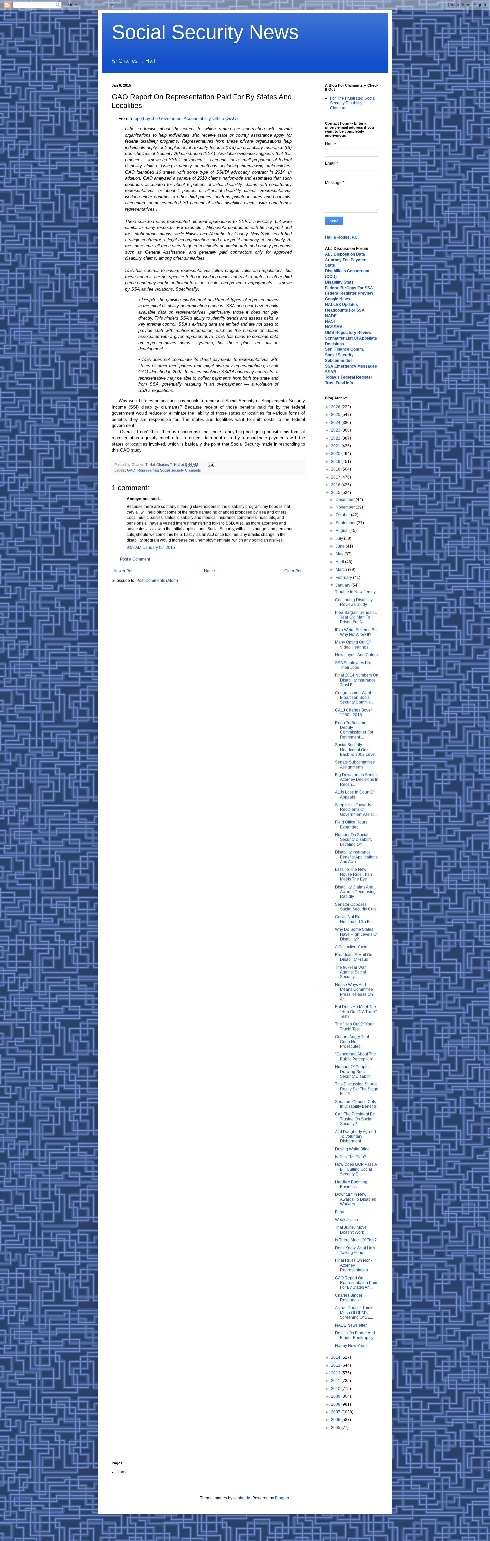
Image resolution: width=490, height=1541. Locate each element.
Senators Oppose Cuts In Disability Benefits (356, 1104)
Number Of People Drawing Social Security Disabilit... (354, 1071)
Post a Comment (135, 559)
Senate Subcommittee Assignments (355, 764)
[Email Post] (210, 465)
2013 (336, 1365)
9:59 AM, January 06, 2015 (151, 547)
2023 (336, 430)
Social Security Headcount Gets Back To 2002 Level (355, 750)
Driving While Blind (352, 1149)
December (346, 499)
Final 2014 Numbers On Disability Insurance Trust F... (356, 680)
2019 (336, 461)
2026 (336, 407)
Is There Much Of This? (356, 1240)
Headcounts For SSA (345, 310)
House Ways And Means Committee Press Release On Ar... (354, 991)
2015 (336, 492)
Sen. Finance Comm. (344, 349)
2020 (336, 453)
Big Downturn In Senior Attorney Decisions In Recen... (356, 779)
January (343, 585)
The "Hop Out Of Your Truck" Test (354, 1026)
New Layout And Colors (356, 655)
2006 (336, 1419)
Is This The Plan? (350, 1156)
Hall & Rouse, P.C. (342, 237)
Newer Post (123, 571)
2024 (336, 422)
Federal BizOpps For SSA (349, 288)
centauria (241, 1498)
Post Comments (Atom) (157, 580)
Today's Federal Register (348, 377)
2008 (336, 1404)
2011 (336, 1380)
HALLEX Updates (341, 304)
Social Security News (205, 32)
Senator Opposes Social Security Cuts (355, 906)
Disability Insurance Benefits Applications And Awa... (356, 857)
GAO (131, 470)
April (340, 562)
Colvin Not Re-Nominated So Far (354, 919)
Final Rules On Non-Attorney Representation (353, 1265)
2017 (336, 477)
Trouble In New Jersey (355, 592)
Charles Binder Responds (348, 1297)
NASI (330, 321)
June (341, 546)
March (342, 569)
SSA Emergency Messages (351, 366)
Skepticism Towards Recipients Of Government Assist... (356, 809)
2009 (336, 1396)
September (346, 523)
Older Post (293, 571)
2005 (336, 1427)
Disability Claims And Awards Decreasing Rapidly (355, 892)
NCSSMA (334, 327)
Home (209, 571)
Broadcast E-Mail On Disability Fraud (353, 957)
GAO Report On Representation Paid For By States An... (356, 1283)
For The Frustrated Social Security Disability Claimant (353, 103)
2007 (336, 1412)
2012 (336, 1373)
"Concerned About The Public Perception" (355, 1056)
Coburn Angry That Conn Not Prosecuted (352, 1041)
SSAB (330, 372)
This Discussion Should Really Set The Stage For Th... (356, 1089)
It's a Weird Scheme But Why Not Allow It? (356, 632)
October (343, 515)
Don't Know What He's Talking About (355, 1250)
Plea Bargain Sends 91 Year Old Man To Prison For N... (356, 617)
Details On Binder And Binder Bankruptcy (355, 1335)
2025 (336, 414)
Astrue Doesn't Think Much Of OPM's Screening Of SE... (354, 1312)
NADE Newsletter (351, 1325)
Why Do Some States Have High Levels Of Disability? (356, 934)
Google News (337, 299)
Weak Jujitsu (346, 1219)
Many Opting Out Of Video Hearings (352, 644)
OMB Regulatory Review (348, 332)
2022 (336, 438)
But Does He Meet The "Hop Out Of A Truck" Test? (356, 1011)
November (346, 507)
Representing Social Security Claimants (169, 470)
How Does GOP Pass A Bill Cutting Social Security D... (356, 1169)
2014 (336, 1357)
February (344, 577)
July (340, 538)
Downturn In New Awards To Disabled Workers (355, 1199)
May (340, 554)
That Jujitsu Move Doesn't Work (351, 1229)
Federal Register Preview (349, 293)
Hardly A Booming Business (351, 1184)
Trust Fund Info (339, 383)
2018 (336, 469)
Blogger (282, 1498)
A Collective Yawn (351, 946)
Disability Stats (339, 282)
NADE (331, 316)
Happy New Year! (351, 1345)
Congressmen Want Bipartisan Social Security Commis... (354, 698)
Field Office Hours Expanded (351, 824)
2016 (336, 485)
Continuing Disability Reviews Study (354, 602)
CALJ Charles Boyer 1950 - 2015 (353, 712)
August (342, 530)
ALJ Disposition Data (345, 254)
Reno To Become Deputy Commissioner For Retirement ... (354, 730)
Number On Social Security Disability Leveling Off (353, 839)
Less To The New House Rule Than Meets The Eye (353, 874)
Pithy (339, 1212)
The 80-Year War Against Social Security (350, 972)
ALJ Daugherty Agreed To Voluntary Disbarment (355, 1136)
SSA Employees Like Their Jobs (354, 665)
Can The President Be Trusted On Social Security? (355, 1119)
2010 (336, 1388)
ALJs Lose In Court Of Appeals (354, 794)
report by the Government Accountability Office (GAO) (185, 118)
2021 (336, 446)
